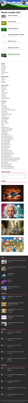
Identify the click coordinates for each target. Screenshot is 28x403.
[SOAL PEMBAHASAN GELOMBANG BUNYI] (4, 377)
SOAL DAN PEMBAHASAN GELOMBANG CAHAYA (16, 368)
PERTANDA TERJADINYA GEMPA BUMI (15, 351)
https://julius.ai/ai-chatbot (6, 155)
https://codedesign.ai (5, 140)
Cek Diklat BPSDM (5, 117)
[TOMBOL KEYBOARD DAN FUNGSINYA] (4, 325)
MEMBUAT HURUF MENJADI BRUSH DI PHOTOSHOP (15, 316)
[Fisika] (12, 217)
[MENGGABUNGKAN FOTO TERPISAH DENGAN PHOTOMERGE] (4, 305)
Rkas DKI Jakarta (4, 123)
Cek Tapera (3, 115)
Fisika (2, 74)
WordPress (3, 68)
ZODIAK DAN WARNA (12, 15)
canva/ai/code (4, 133)
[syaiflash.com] (14, 6)
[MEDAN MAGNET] (4, 276)
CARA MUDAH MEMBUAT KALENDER (16, 34)
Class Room (3, 88)
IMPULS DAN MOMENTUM (13, 286)
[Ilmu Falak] (12, 251)
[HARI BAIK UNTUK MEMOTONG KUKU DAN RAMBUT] (4, 361)
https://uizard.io (4, 149)
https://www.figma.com (6, 144)
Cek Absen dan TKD (5, 108)
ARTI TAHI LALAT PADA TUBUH (14, 345)
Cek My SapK (4, 111)
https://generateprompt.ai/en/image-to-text (10, 159)
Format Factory (4, 92)
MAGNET (9, 280)
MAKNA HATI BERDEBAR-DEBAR (14, 338)
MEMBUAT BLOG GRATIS (13, 47)
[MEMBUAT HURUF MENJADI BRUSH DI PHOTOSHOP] (4, 318)
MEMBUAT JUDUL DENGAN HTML (14, 296)
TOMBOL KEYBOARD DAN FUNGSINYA (15, 322)
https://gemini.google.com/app (7, 153)
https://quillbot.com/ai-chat (7, 152)
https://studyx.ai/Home (6, 156)
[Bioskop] (12, 200)
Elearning (3, 82)
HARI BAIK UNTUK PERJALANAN (14, 332)
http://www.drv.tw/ (5, 127)
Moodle (3, 65)
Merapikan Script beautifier (7, 128)
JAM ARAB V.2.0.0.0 (12, 41)
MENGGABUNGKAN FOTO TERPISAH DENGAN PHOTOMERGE (15, 303)
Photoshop (3, 66)
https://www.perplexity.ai (6, 165)
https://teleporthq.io (5, 143)
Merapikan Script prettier (6, 130)
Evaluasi (3, 81)
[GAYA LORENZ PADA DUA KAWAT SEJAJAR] (4, 269)
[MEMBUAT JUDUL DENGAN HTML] (4, 298)
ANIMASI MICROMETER (13, 28)
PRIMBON (3, 329)
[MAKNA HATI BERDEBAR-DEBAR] (4, 341)
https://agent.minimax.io (6, 163)
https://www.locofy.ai (5, 147)
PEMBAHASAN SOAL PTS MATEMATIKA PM (16, 387)
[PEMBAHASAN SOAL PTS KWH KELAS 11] (4, 396)
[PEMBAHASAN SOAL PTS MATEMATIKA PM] (4, 390)
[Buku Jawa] (12, 234)
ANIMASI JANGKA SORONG (14, 54)
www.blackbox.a (4, 131)
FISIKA (2, 257)
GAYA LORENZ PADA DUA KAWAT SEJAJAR (16, 267)
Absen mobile (4, 121)
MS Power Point (4, 72)
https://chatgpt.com (5, 134)
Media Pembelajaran (5, 98)
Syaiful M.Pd (16, 29)
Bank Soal (3, 79)
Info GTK (3, 125)
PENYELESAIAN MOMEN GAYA (14, 381)
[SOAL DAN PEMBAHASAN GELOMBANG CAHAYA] (4, 370)
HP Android (3, 97)
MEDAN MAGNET (11, 273)
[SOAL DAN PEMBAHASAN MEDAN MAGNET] (4, 263)
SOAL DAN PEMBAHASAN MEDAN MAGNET (16, 260)
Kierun (2, 124)
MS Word (3, 71)
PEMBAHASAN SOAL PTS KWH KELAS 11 (16, 394)
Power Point (4, 94)
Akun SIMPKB (4, 120)
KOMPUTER (3, 293)
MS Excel (3, 69)
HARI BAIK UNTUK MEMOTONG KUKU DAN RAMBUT (16, 359)
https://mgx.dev (4, 162)
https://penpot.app (5, 146)
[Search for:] (14, 177)
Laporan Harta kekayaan (6, 114)
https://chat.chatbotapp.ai (6, 150)
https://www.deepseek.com (7, 137)
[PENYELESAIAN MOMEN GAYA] (4, 383)
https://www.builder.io (5, 141)
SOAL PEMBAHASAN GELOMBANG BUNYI (16, 374)
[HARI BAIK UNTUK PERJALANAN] (4, 334)
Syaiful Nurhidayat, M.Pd (18, 16)
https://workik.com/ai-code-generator (9, 160)
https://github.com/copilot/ (7, 136)
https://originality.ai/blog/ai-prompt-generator (10, 158)
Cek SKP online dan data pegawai (8, 109)
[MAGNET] (4, 282)
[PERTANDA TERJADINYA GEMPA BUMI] (4, 354)
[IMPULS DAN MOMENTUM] (4, 289)
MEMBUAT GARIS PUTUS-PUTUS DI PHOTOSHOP (15, 310)
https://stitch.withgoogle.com (7, 139)
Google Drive (4, 89)
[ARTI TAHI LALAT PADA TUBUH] (4, 348)
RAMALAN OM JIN (12, 21)
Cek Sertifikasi (4, 107)
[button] (26, 8)
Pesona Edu (3, 105)
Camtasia (3, 95)
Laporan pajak (4, 112)
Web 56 (2, 104)
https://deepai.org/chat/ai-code (7, 168)
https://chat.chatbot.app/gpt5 (7, 166)
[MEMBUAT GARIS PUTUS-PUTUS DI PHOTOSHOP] (4, 312)
